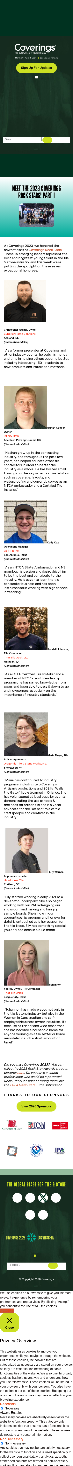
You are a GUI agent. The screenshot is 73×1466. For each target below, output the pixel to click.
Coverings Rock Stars (45, 250)
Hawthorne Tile (14, 880)
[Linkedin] (43, 1215)
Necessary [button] (8, 1404)
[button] (36, 77)
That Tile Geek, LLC (16, 657)
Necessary (12, 1408)
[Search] (47, 140)
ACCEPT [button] (7, 1310)
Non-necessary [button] (12, 1439)
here (20, 1073)
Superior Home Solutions (20, 333)
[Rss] (30, 1215)
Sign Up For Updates (36, 67)
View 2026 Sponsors (36, 1106)
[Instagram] (30, 1198)
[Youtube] (56, 1198)
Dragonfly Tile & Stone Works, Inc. (25, 763)
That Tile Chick (13, 992)
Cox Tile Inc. (11, 550)
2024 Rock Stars (22, 1085)
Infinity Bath (11, 435)
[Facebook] (17, 1198)
